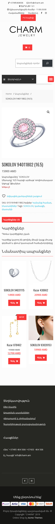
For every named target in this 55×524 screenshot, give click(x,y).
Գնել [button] (12, 302)
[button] (51, 79)
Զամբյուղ (33, 13)
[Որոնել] (47, 63)
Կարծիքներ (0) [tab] (11, 219)
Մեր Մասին (9, 406)
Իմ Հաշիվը (28, 17)
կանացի (39, 206)
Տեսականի (14, 79)
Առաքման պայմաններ (16, 412)
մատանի (7, 209)
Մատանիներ (9, 206)
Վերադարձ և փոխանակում (19, 418)
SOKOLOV (28, 206)
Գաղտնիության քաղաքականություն (24, 424)
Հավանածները (16, 13)
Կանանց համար (41, 202)
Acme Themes (35, 517)
